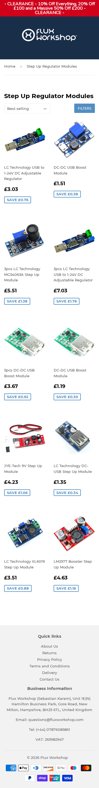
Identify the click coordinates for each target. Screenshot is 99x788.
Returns (49, 653)
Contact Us (49, 679)
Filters (84, 108)
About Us (49, 646)
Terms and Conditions (49, 666)
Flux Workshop (54, 757)
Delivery (49, 672)
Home (9, 66)
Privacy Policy (49, 659)
